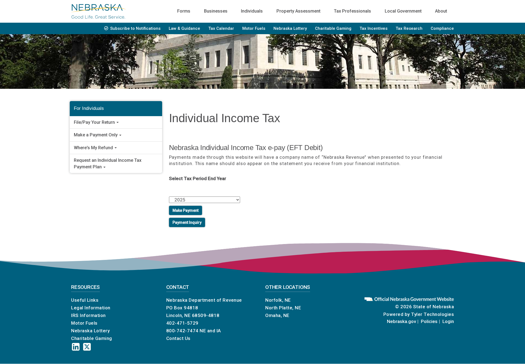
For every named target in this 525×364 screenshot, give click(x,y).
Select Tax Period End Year (197, 178)
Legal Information (90, 307)
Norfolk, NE (278, 300)
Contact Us (178, 338)
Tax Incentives (373, 28)
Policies (429, 321)
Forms (183, 11)
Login (448, 321)
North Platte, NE (283, 307)
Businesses (216, 11)
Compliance (442, 28)
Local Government (403, 11)
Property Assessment (298, 11)
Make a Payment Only (96, 134)
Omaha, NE (277, 315)
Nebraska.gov (401, 321)
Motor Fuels (253, 28)
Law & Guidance (184, 28)
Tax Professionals (352, 11)
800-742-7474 (182, 330)
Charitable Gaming (333, 28)
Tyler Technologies (432, 314)
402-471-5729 (182, 323)
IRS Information (88, 315)
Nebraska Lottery (290, 28)
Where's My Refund (94, 147)
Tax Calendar (221, 28)
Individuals (252, 11)
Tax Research (409, 28)
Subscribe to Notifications (135, 28)
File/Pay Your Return (95, 122)
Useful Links (84, 300)
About (441, 11)
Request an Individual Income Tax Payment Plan (107, 163)
